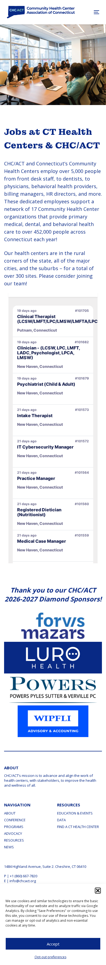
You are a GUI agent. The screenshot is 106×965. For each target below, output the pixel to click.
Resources (14, 840)
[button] (98, 890)
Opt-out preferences (50, 957)
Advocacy (13, 833)
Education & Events (75, 813)
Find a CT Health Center (78, 826)
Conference (15, 819)
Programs (13, 826)
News (9, 847)
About (9, 813)
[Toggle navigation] (90, 12)
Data (61, 819)
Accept (53, 944)
